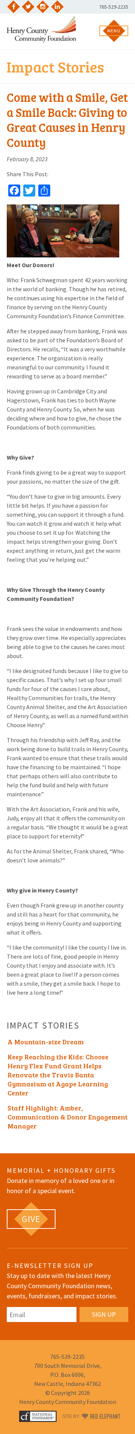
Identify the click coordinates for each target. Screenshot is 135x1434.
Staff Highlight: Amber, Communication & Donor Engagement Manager (68, 1116)
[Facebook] (13, 7)
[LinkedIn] (57, 7)
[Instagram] (43, 7)
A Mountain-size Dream (46, 1041)
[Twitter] (28, 7)
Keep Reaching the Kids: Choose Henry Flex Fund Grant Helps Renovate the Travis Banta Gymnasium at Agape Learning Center (58, 1074)
